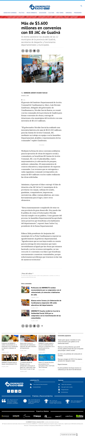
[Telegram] (34, 50)
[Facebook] (23, 50)
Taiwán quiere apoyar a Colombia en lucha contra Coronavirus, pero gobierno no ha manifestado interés (69, 341)
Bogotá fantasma (62, 364)
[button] (81, 6)
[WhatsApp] (26, 50)
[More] (42, 326)
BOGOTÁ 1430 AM (31, 17)
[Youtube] (19, 391)
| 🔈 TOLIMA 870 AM (57, 17)
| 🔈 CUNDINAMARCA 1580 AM (44, 17)
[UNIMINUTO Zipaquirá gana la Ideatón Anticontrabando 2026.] (10, 357)
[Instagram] (12, 391)
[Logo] (39, 7)
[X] (30, 50)
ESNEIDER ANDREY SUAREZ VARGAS (35, 92)
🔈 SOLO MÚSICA (73, 17)
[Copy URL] (38, 50)
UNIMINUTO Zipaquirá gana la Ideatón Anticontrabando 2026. (9, 363)
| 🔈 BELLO (65, 17)
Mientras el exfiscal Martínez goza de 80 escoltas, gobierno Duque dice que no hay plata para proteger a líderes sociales (70, 348)
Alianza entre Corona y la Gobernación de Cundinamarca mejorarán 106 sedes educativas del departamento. (46, 302)
